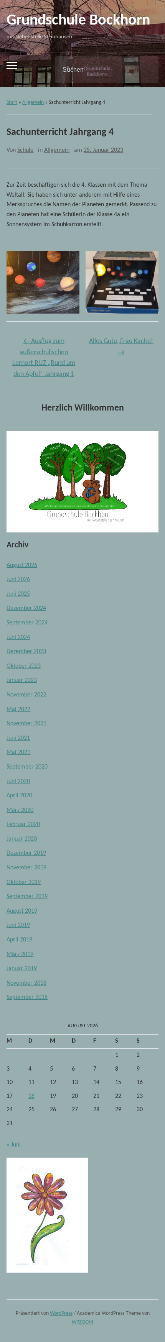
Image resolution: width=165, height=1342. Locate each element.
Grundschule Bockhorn (78, 20)
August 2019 (22, 911)
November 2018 (26, 983)
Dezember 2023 (26, 652)
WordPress (61, 1313)
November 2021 (26, 724)
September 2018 (27, 997)
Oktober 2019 (24, 882)
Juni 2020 (18, 782)
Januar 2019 (22, 969)
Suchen (146, 69)
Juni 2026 (18, 580)
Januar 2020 (22, 839)
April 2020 (19, 796)
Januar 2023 (22, 680)
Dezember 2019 (26, 853)
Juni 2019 (18, 925)
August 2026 (22, 565)
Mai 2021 (18, 752)
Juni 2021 (18, 738)
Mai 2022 (18, 709)
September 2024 (27, 623)
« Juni (14, 1145)
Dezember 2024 (26, 608)
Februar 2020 (23, 824)
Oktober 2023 (24, 666)
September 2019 (27, 897)
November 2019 (26, 868)
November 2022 (26, 695)
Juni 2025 (18, 594)
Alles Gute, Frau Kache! (121, 347)
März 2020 (20, 810)
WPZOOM (82, 1322)
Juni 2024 (18, 637)
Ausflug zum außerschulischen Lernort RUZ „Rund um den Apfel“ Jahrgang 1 (43, 358)
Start (12, 102)
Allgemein (33, 102)
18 (31, 1096)
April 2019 (19, 940)
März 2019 (20, 954)
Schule (25, 150)
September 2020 (27, 767)
